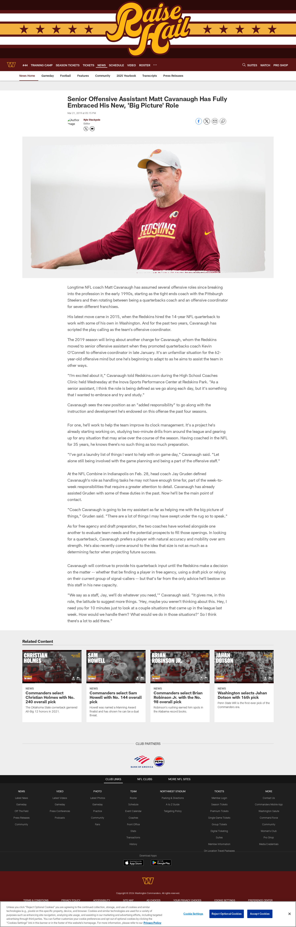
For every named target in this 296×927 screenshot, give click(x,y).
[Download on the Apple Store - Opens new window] (133, 863)
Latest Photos (97, 797)
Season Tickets (219, 804)
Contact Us (269, 797)
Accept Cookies (260, 913)
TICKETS (219, 791)
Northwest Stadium (172, 791)
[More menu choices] (155, 64)
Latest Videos (60, 797)
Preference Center (260, 900)
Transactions (133, 837)
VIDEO (59, 791)
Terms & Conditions (36, 900)
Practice (97, 811)
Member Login (219, 797)
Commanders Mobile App (269, 804)
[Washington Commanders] (148, 881)
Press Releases (21, 817)
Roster (133, 797)
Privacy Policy (70, 900)
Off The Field (21, 811)
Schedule (133, 804)
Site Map (128, 900)
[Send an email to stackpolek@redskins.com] (92, 128)
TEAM (133, 791)
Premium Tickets (219, 811)
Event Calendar (133, 811)
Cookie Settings (224, 900)
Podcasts (60, 817)
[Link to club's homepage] (11, 64)
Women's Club (269, 831)
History (133, 844)
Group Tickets (219, 824)
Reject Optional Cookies (227, 913)
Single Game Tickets (219, 817)
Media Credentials (268, 844)
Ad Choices (153, 900)
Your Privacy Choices (187, 900)
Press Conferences (60, 811)
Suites (219, 837)
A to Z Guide (172, 804)
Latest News (21, 797)
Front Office (133, 824)
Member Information (219, 844)
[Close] (289, 913)
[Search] (244, 64)
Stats (133, 831)
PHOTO (97, 791)
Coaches (133, 817)
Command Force (269, 817)
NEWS (21, 791)
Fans (97, 824)
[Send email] (215, 123)
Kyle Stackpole (92, 119)
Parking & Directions (173, 797)
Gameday (21, 804)
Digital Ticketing (219, 831)
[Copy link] (223, 121)
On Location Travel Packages (219, 850)
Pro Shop (269, 837)
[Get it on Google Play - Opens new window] (161, 865)
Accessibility (101, 900)
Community (21, 824)
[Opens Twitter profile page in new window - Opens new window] (86, 128)
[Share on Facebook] (199, 123)
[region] (148, 914)
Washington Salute (269, 811)
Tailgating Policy (173, 811)
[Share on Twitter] (207, 123)
